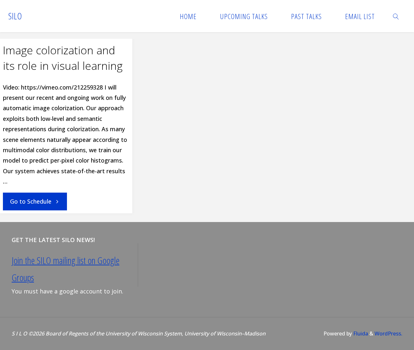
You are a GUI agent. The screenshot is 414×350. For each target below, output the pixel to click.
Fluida (360, 333)
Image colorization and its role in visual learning (63, 58)
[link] (396, 16)
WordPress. (388, 333)
